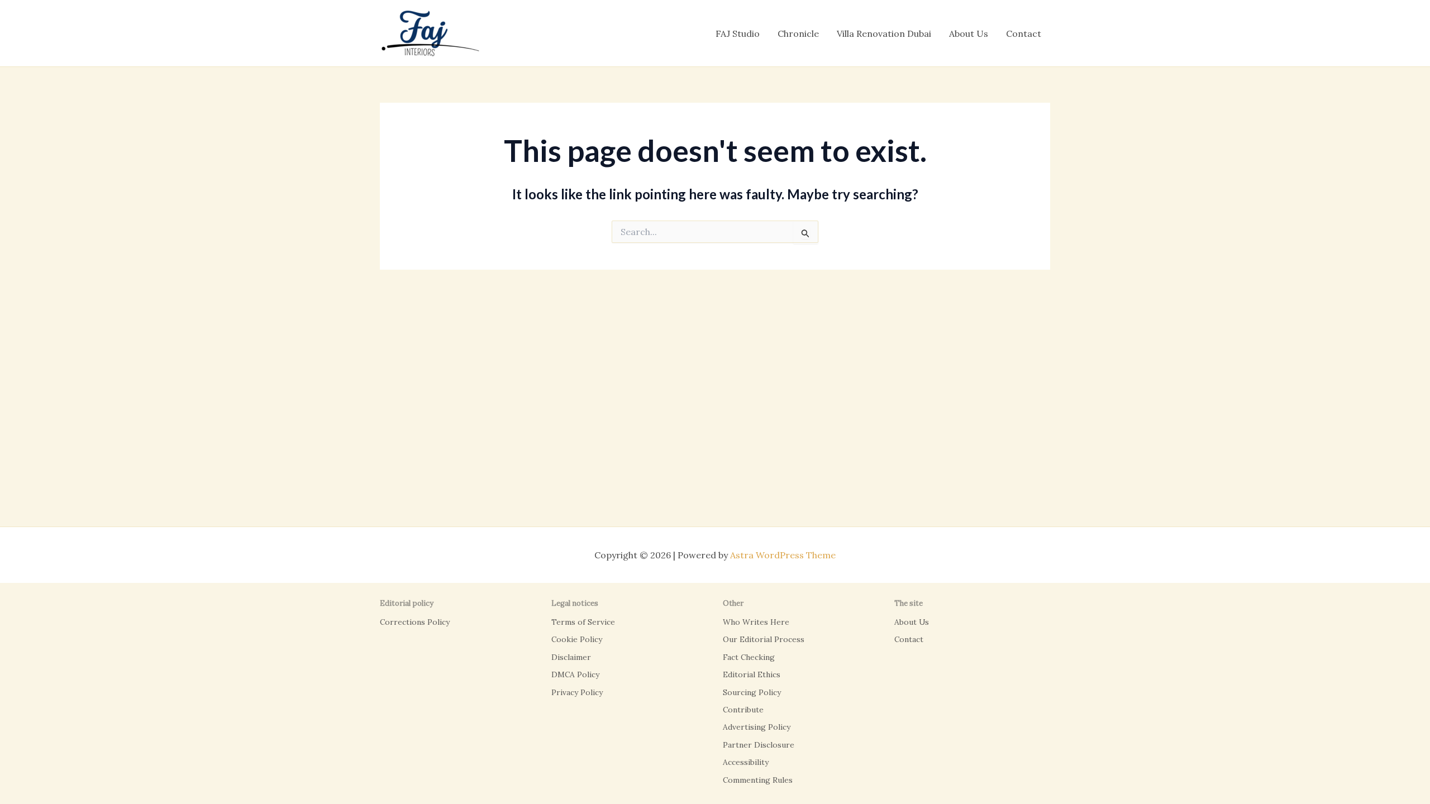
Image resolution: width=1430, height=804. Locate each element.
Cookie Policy (576, 639)
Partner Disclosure (758, 745)
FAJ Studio (738, 33)
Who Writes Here (756, 622)
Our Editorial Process (763, 639)
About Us (968, 33)
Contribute (743, 710)
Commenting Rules (758, 780)
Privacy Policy (577, 692)
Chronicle (798, 33)
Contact (1023, 33)
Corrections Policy (415, 622)
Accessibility (746, 762)
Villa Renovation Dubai (884, 33)
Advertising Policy (756, 727)
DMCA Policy (575, 674)
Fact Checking (749, 657)
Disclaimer (571, 657)
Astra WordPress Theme (783, 555)
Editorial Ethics (751, 674)
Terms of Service (583, 622)
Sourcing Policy (752, 692)
